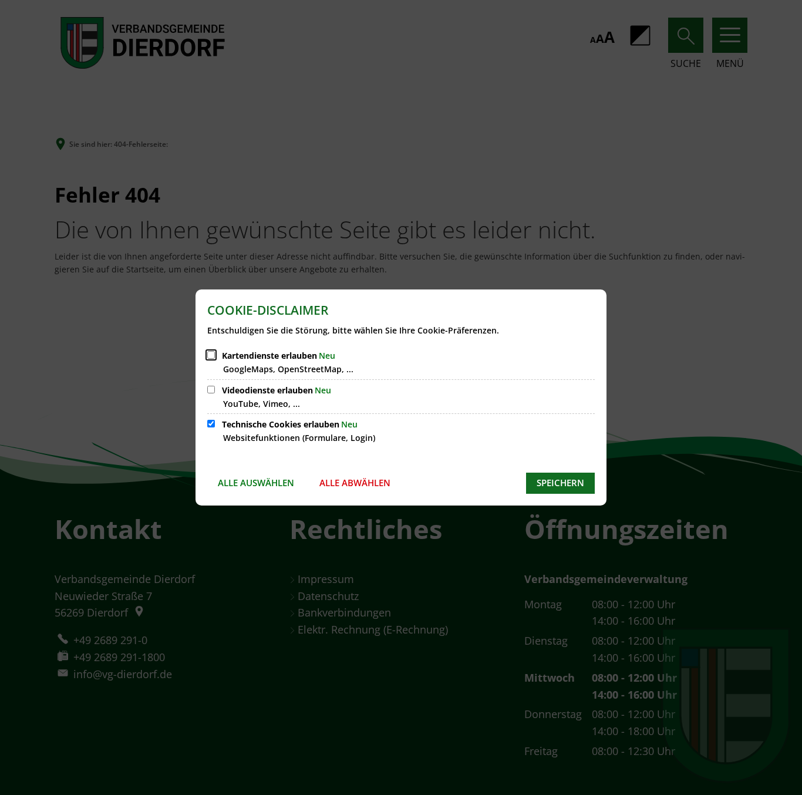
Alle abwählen (354, 483)
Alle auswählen (256, 483)
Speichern (560, 483)
